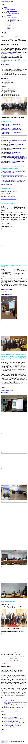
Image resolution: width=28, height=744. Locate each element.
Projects (5, 16)
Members (9, 15)
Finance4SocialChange (12, 17)
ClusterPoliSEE (10, 28)
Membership (6, 12)
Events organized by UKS (16, 20)
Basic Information (11, 9)
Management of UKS (12, 11)
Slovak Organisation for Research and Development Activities (13, 726)
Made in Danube (10, 23)
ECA (5, 31)
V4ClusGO (9, 24)
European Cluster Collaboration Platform (13, 718)
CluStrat (8, 27)
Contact (5, 33)
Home (5, 7)
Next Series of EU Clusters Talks (11, 700)
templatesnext (4, 742)
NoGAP (9, 25)
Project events (13, 19)
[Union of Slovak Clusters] (7, 1)
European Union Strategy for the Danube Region (15, 722)
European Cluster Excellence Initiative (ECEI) (14, 720)
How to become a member (13, 13)
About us (6, 8)
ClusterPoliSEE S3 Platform (10, 717)
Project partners (5, 64)
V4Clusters (9, 29)
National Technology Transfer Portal (12, 724)
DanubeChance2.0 (11, 21)
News (5, 32)
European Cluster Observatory (11, 721)
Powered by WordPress (6, 741)
